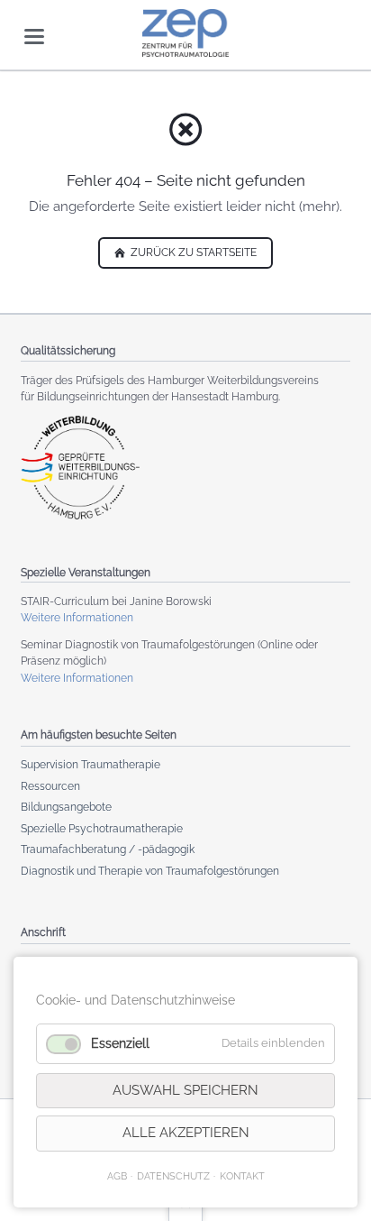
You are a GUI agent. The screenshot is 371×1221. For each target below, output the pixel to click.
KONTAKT (242, 1176)
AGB (117, 1176)
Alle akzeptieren (185, 1133)
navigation (34, 36)
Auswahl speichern (185, 1090)
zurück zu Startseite (192, 252)
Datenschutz (173, 1176)
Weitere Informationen (77, 617)
